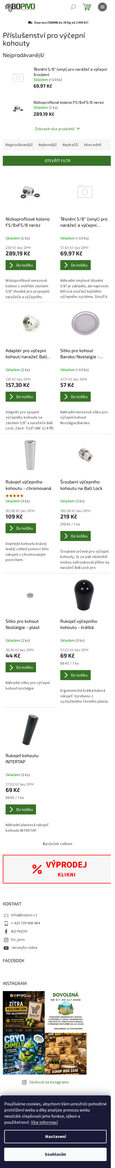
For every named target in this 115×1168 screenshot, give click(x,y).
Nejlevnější (48, 145)
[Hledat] (73, 7)
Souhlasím (55, 1154)
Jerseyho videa (24, 947)
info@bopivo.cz (24, 915)
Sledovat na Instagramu (49, 1082)
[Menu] (102, 7)
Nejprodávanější (19, 145)
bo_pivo (18, 939)
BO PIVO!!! (19, 931)
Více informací (44, 1122)
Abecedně (92, 145)
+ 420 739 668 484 (25, 923)
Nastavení (55, 1137)
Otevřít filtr (58, 160)
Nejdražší (70, 145)
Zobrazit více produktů (55, 128)
